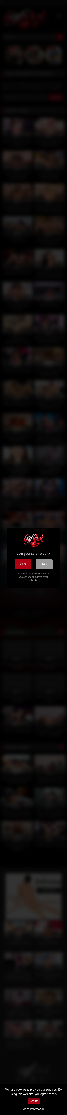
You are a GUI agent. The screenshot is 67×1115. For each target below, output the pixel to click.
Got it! (33, 1101)
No (44, 564)
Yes (23, 564)
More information (34, 1109)
